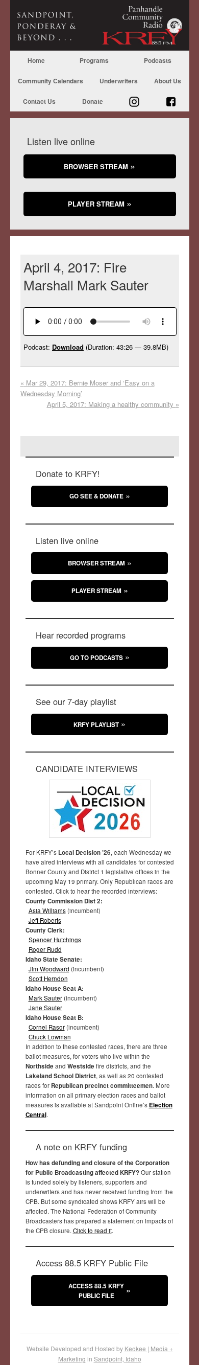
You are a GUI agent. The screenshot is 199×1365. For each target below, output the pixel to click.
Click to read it (92, 1230)
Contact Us (39, 101)
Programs (94, 60)
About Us (167, 80)
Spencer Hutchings (55, 940)
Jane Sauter (45, 1008)
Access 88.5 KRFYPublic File (96, 1291)
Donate (92, 101)
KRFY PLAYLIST (96, 724)
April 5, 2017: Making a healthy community (113, 404)
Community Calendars (50, 80)
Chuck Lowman (50, 1037)
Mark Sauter (45, 998)
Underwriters (119, 80)
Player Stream (96, 204)
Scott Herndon (48, 978)
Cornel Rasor (47, 1027)
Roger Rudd (45, 949)
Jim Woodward (49, 969)
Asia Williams (47, 910)
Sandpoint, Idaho (117, 1358)
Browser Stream (96, 166)
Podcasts (157, 60)
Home (36, 60)
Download (68, 347)
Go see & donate (96, 496)
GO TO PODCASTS (96, 657)
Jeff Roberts (45, 920)
